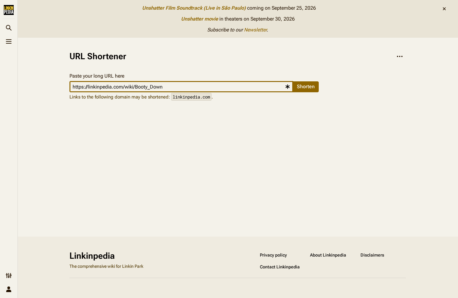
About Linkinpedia (328, 254)
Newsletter (255, 30)
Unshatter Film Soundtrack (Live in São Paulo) (194, 8)
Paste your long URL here (96, 76)
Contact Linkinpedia (280, 266)
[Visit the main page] (8, 10)
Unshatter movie (199, 19)
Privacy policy (273, 254)
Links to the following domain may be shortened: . (141, 97)
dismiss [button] (444, 8)
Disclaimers (372, 254)
